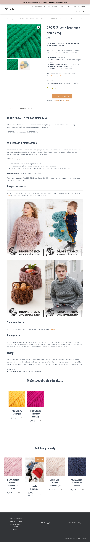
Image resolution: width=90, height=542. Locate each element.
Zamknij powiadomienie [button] (60, 2)
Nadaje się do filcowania (59, 76)
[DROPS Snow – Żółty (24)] (17, 399)
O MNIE (83, 6)
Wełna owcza (45, 19)
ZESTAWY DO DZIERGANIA (38, 6)
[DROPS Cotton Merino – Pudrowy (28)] (55, 466)
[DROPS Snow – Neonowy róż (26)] (35, 399)
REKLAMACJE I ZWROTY (16, 524)
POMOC (16, 527)
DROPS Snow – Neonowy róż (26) (35, 413)
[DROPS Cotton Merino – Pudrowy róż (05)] (13, 466)
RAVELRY (76, 6)
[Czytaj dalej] (40, 421)
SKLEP (68, 6)
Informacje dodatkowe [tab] (28, 108)
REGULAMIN (16, 516)
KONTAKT (77, 11)
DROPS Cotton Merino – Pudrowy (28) (56, 482)
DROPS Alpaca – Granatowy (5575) (76, 482)
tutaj (8, 195)
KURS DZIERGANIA (53, 6)
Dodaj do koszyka (61, 96)
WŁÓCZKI (21, 19)
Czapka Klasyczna (34, 487)
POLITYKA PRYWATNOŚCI (15, 518)
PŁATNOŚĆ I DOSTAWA (16, 521)
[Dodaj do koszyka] (21, 418)
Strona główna (11, 19)
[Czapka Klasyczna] (34, 469)
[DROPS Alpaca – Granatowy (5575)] (77, 466)
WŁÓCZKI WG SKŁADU (32, 19)
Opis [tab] (11, 108)
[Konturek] (9, 9)
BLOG (61, 6)
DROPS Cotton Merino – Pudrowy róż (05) (13, 484)
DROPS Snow (55, 19)
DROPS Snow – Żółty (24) (16, 412)
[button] (63, 6)
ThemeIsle (83, 538)
